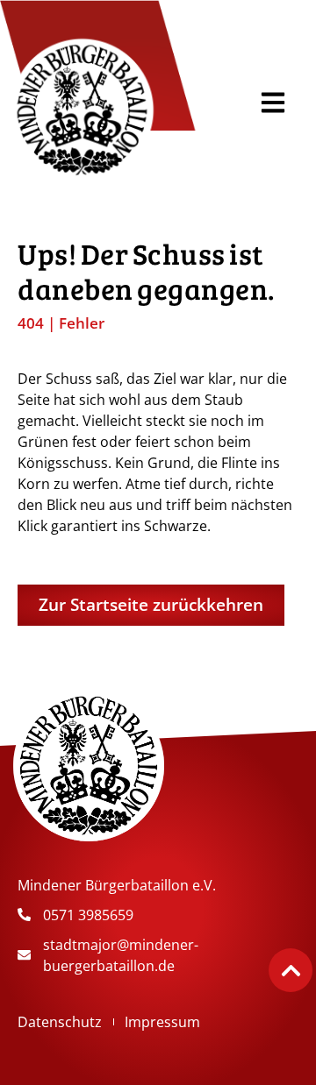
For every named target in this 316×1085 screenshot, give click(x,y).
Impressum (162, 1022)
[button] (272, 102)
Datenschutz (60, 1022)
